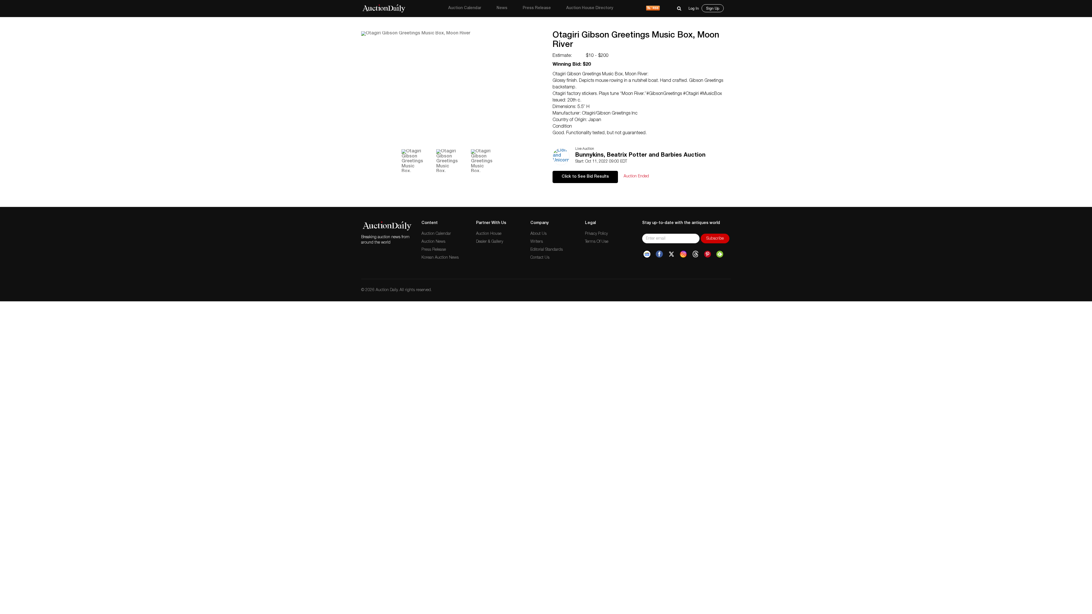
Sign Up (712, 8)
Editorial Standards (546, 250)
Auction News (433, 242)
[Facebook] (659, 254)
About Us (538, 234)
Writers (536, 242)
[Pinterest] (707, 254)
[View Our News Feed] (653, 8)
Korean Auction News (440, 258)
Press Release (537, 8)
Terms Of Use (596, 242)
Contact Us (539, 258)
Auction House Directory (589, 8)
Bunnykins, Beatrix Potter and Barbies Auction (640, 155)
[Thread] (695, 254)
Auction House (488, 234)
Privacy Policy (596, 234)
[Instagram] (683, 254)
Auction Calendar (464, 8)
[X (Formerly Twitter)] (671, 254)
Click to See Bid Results (585, 177)
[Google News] (647, 254)
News (502, 8)
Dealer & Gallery (489, 242)
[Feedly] (719, 254)
